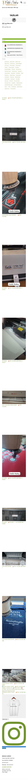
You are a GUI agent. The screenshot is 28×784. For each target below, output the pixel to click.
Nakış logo (12, 77)
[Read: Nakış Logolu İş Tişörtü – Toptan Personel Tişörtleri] (5, 56)
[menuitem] (20, 2)
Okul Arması (13, 79)
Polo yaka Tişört (16, 80)
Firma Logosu (18, 65)
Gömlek (6, 67)
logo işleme (20, 71)
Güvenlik (13, 69)
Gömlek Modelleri (8, 69)
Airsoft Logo (7, 61)
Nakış (22, 73)
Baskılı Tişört (12, 61)
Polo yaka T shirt (7, 82)
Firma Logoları (12, 65)
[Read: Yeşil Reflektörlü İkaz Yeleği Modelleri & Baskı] (5, 49)
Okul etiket (18, 79)
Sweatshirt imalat (19, 82)
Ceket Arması (12, 63)
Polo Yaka (11, 80)
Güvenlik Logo (14, 71)
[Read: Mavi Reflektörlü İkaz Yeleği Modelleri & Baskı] (5, 52)
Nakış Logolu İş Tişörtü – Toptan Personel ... (15, 55)
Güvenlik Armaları (8, 71)
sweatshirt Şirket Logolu (9, 84)
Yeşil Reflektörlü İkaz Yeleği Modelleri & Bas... (15, 48)
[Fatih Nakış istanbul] (11, 2)
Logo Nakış (18, 73)
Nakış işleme (7, 77)
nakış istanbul (18, 75)
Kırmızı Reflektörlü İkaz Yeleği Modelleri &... (15, 44)
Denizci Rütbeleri (19, 63)
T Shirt (9, 86)
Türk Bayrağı (13, 86)
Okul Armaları (7, 79)
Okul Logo (6, 80)
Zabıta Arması (7, 88)
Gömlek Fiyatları (11, 67)
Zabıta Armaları (19, 86)
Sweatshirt (13, 82)
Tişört (6, 86)
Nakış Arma (7, 75)
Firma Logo (7, 65)
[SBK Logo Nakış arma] (14, 20)
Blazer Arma (7, 63)
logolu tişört (13, 73)
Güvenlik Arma (18, 69)
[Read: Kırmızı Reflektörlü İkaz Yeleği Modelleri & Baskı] (5, 45)
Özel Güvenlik (13, 88)
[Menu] (24, 2)
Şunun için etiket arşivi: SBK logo (10, 7)
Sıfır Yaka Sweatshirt (17, 84)
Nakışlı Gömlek (17, 77)
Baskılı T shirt (18, 61)
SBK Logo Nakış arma (7, 23)
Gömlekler (17, 67)
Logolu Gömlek (7, 73)
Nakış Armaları (12, 75)
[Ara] (20, 2)
